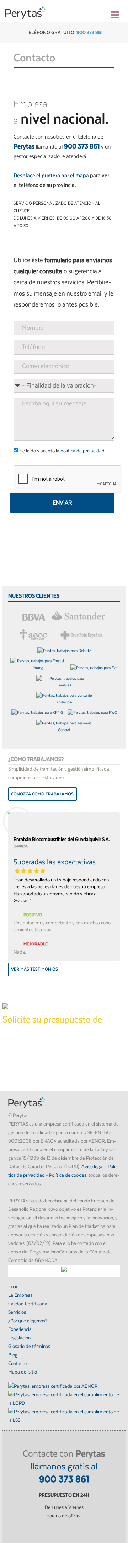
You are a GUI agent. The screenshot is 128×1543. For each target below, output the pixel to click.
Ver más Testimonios (34, 969)
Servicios (17, 1312)
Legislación (19, 1338)
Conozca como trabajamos (42, 794)
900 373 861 (89, 33)
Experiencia (20, 1329)
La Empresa (20, 1295)
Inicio (13, 1287)
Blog (12, 1355)
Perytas (25, 13)
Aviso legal (92, 1167)
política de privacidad (82, 451)
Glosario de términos (29, 1346)
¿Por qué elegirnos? (27, 1321)
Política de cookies (67, 1175)
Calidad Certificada (27, 1304)
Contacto (17, 1363)
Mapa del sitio (22, 1372)
